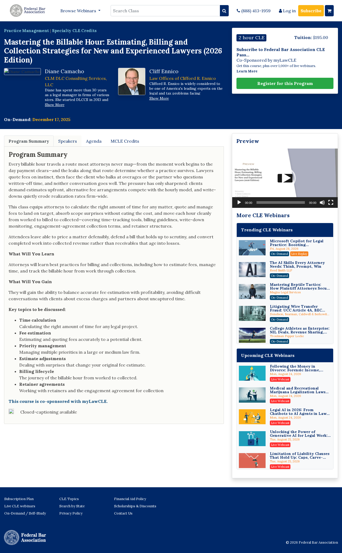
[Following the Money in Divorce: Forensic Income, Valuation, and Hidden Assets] (252, 373)
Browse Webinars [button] (78, 10)
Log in (289, 10)
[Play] (239, 202)
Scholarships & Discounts (135, 506)
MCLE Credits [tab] (125, 141)
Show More (54, 104)
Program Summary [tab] (29, 141)
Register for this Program (285, 83)
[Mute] (322, 202)
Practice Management (26, 30)
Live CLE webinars (19, 506)
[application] (285, 178)
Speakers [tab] (67, 141)
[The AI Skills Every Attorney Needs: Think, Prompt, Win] (252, 269)
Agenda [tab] (94, 141)
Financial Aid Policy (130, 499)
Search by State (72, 506)
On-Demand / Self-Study (25, 513)
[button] (285, 178)
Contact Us (123, 513)
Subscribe (311, 10)
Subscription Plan (19, 499)
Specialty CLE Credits (74, 30)
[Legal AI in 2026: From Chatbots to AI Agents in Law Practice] (252, 416)
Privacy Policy (71, 513)
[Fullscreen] (330, 202)
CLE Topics (69, 499)
